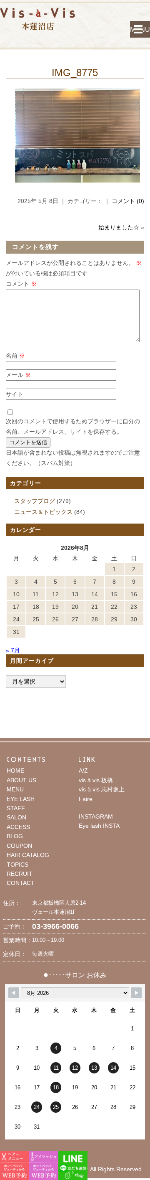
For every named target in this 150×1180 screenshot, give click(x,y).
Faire (85, 799)
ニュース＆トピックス (43, 512)
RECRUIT (19, 873)
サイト (14, 394)
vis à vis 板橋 (96, 780)
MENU (140, 29)
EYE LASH (21, 799)
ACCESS (18, 827)
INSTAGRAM (96, 816)
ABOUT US (21, 780)
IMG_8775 (75, 72)
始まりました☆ (118, 227)
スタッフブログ (34, 501)
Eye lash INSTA (99, 825)
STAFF (16, 808)
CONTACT (21, 883)
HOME (15, 770)
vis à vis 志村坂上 (102, 789)
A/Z (83, 770)
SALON (16, 817)
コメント (21, 283)
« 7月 (13, 650)
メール (18, 374)
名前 (15, 355)
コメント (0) (128, 201)
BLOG (15, 836)
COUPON (19, 845)
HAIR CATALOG (28, 855)
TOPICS (17, 864)
